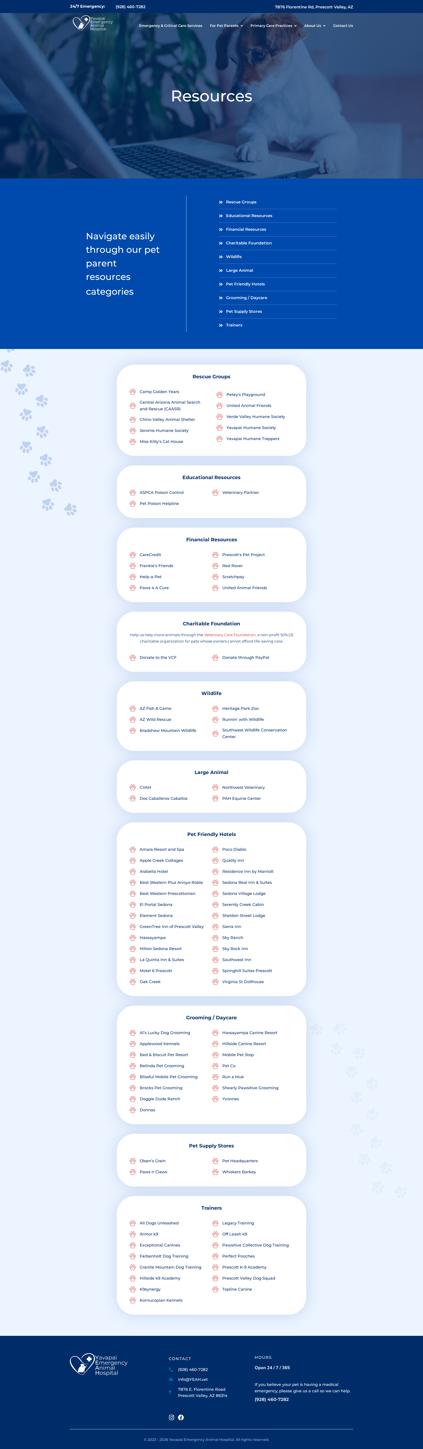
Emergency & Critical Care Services (170, 26)
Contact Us (343, 26)
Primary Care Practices (271, 26)
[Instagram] (172, 1417)
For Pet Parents (224, 26)
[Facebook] (181, 1417)
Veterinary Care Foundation (230, 635)
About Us (312, 26)
